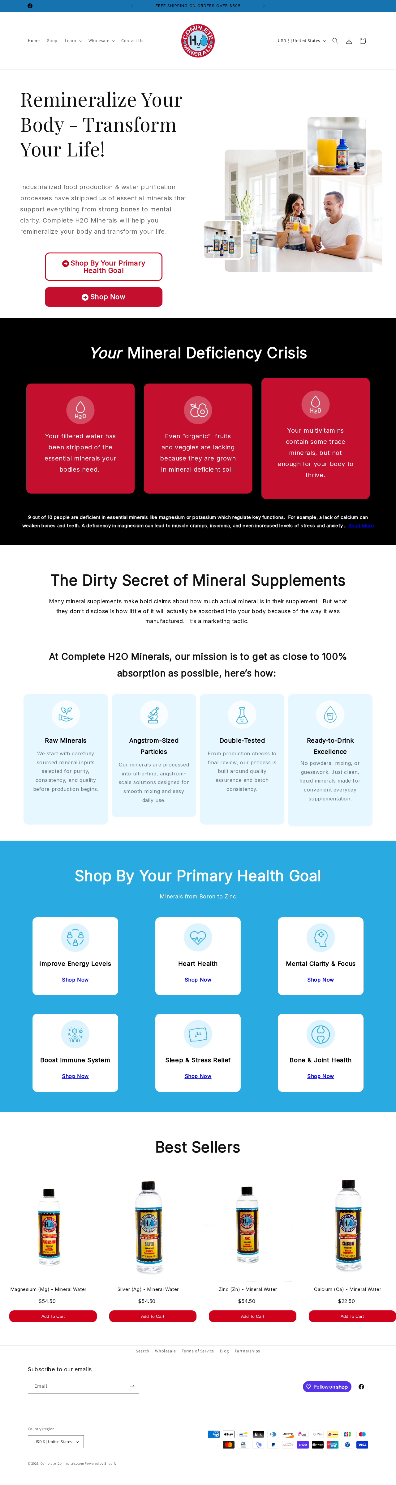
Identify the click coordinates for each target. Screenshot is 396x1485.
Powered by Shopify (101, 1463)
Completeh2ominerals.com (62, 1463)
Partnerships (247, 1351)
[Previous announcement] (132, 6)
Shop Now (108, 297)
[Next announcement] (264, 6)
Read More (361, 525)
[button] (73, 40)
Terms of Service (198, 1351)
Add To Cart (53, 1316)
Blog (224, 1351)
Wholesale (165, 1351)
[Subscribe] (132, 1386)
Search (142, 1351)
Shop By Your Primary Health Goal (108, 266)
